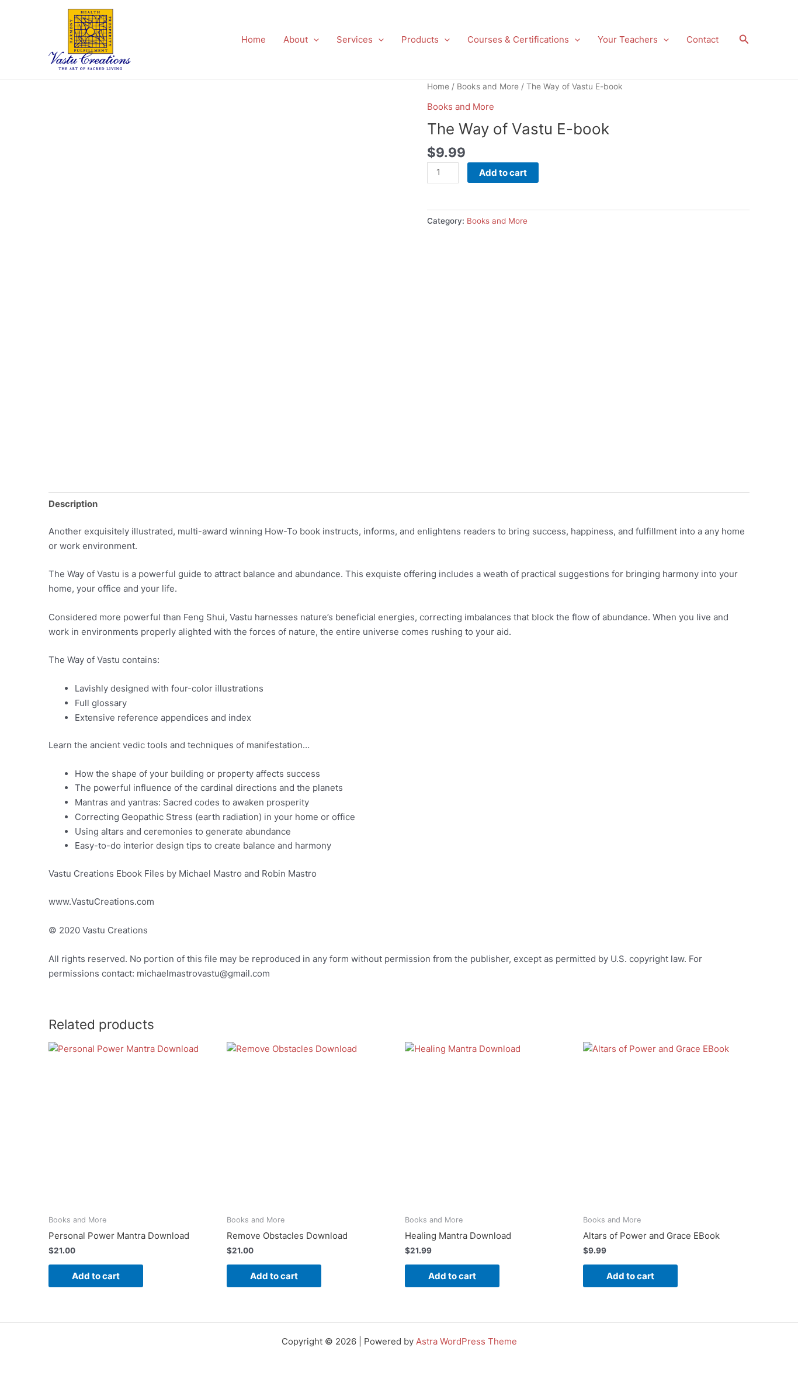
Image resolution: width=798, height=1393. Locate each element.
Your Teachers (628, 39)
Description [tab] (73, 503)
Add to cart (503, 172)
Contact (702, 39)
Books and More (488, 86)
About (295, 39)
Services (354, 39)
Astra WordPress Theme (466, 1341)
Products (420, 39)
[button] (313, 39)
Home (253, 39)
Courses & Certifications (518, 39)
